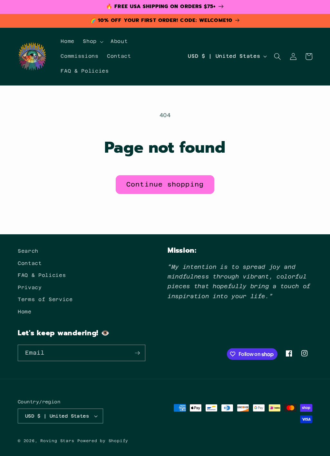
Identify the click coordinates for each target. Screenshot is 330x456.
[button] (92, 41)
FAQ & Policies (42, 275)
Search (28, 251)
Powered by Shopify (102, 441)
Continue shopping (165, 184)
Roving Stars (57, 441)
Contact (30, 263)
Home (25, 312)
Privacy (30, 287)
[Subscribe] (137, 353)
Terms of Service (45, 299)
